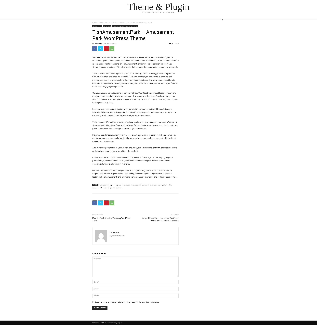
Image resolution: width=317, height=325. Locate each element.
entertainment (155, 185)
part (106, 188)
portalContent (103, 22)
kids (170, 185)
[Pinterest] (106, 48)
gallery (164, 185)
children (144, 185)
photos (112, 188)
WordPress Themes (132, 26)
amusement (103, 185)
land (94, 188)
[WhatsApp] (111, 48)
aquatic (118, 185)
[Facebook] (94, 48)
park (100, 188)
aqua (111, 185)
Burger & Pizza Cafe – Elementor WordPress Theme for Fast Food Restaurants (160, 219)
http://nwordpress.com (117, 236)
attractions (135, 185)
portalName (107, 26)
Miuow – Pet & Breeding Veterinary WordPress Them (111, 219)
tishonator (98, 43)
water (119, 188)
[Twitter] (100, 48)
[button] (222, 19)
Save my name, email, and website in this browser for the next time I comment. (127, 302)
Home (94, 22)
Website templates (118, 26)
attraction (126, 185)
